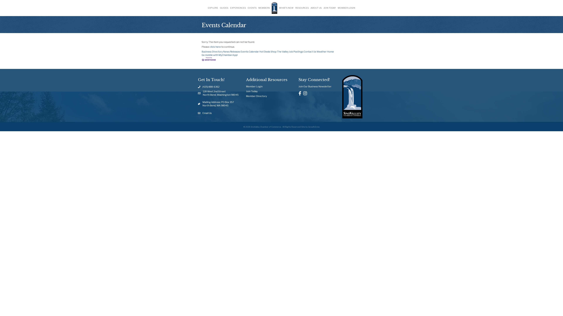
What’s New (286, 8)
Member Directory (256, 96)
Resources (302, 8)
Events (252, 8)
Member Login (346, 8)
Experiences (238, 8)
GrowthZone (314, 127)
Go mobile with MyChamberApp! (220, 55)
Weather (322, 51)
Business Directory (212, 51)
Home (330, 51)
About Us (316, 8)
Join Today (329, 8)
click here (215, 46)
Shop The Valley (280, 51)
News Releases (231, 51)
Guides (224, 8)
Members (264, 8)
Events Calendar (250, 51)
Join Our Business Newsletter (315, 86)
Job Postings (296, 51)
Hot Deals (264, 51)
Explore (213, 8)
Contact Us (310, 51)
